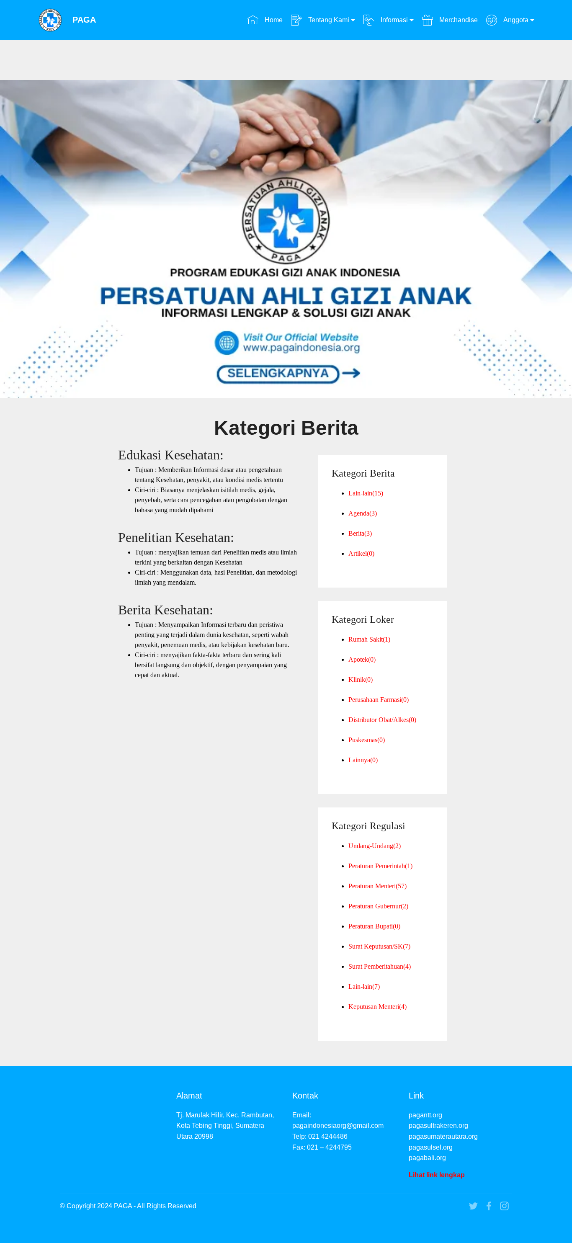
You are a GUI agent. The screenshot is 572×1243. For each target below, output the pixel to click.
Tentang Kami (328, 19)
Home (272, 19)
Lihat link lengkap (437, 1175)
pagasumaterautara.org (443, 1136)
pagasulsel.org (431, 1147)
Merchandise (457, 19)
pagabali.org (427, 1157)
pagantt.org (425, 1115)
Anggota (515, 19)
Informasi (393, 19)
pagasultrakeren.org (438, 1125)
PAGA (84, 20)
